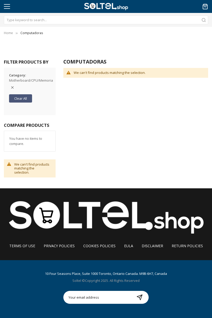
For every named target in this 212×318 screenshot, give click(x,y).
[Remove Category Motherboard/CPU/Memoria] (12, 87)
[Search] (203, 19)
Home (8, 33)
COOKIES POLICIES (99, 245)
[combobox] (106, 19)
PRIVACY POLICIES (59, 245)
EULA (128, 245)
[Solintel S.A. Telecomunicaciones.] (106, 216)
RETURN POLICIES (187, 245)
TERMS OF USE (22, 245)
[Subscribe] (139, 297)
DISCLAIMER (152, 245)
